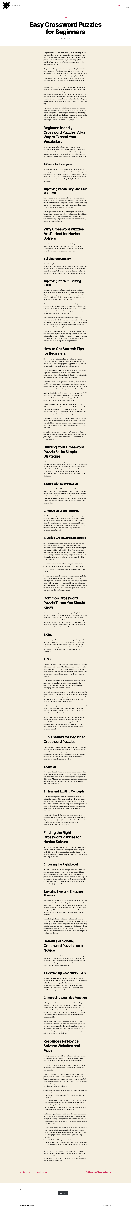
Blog (119, 5)
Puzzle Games (29, 1206)
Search (22, 1190)
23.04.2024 (66, 38)
